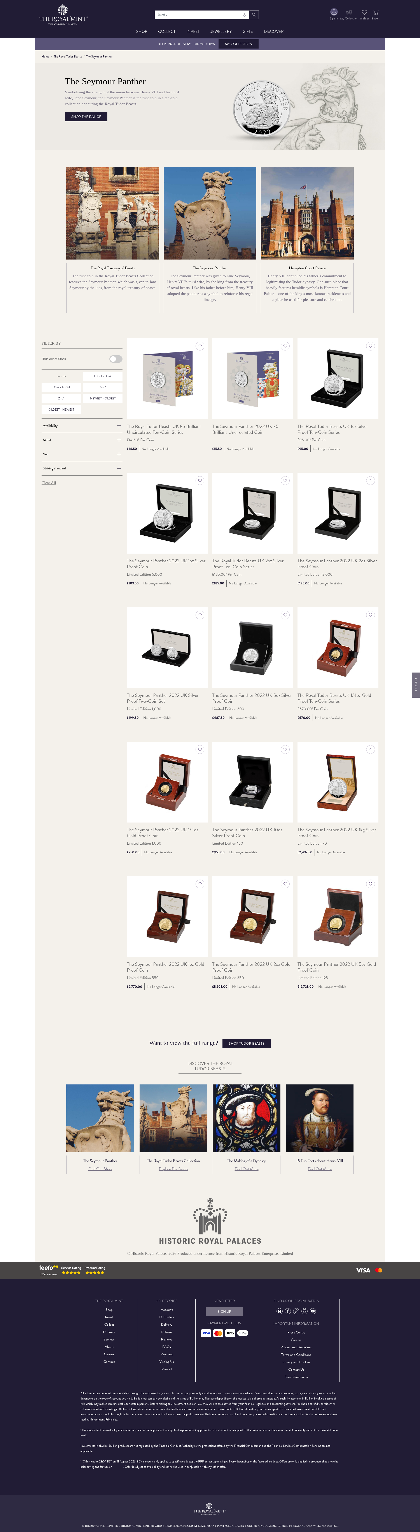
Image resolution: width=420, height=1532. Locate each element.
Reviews (166, 1339)
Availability (50, 425)
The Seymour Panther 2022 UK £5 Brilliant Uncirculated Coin (245, 429)
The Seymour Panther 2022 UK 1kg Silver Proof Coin (337, 833)
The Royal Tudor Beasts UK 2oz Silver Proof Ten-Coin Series (248, 564)
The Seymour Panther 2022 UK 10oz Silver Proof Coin (247, 833)
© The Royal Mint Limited (100, 1525)
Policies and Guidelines (296, 1347)
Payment (167, 1354)
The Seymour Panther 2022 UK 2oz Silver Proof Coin (337, 564)
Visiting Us (166, 1361)
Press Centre (296, 1332)
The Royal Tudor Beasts (68, 56)
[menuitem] (334, 15)
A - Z (103, 387)
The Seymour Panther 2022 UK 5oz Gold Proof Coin (337, 967)
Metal (47, 440)
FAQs (166, 1346)
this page (118, 1466)
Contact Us (296, 1369)
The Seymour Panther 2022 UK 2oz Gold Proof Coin (251, 967)
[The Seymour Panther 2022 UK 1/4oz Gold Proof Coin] (167, 782)
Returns (166, 1332)
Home (45, 56)
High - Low (103, 376)
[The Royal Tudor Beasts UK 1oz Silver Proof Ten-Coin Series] (338, 378)
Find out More (100, 1169)
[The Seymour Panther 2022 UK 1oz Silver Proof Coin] (167, 513)
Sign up (224, 1311)
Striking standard (54, 468)
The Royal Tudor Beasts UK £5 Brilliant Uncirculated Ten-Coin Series (164, 429)
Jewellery (221, 31)
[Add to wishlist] (200, 346)
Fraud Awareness (296, 1377)
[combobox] (202, 14)
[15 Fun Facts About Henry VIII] (320, 1118)
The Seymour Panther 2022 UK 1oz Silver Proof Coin (166, 564)
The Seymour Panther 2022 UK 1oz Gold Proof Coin (165, 967)
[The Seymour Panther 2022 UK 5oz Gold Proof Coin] (338, 916)
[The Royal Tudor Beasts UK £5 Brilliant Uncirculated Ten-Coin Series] (167, 378)
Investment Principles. (104, 1419)
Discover (274, 31)
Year (46, 454)
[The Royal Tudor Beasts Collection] (173, 1118)
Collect (166, 31)
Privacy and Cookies (296, 1362)
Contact (109, 1361)
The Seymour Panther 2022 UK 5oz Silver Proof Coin (252, 698)
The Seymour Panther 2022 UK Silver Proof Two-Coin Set (163, 698)
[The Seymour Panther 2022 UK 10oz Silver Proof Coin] (252, 782)
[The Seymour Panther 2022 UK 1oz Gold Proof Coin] (167, 916)
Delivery (166, 1324)
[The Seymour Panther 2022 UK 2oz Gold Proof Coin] (252, 916)
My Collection (238, 44)
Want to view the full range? (206, 1043)
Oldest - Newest (61, 409)
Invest (193, 31)
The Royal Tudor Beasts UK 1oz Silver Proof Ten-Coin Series (333, 429)
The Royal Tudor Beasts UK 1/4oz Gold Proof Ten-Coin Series (334, 698)
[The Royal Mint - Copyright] (64, 14)
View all (166, 1369)
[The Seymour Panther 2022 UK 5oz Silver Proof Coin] (252, 647)
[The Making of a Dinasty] (246, 1118)
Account (167, 1309)
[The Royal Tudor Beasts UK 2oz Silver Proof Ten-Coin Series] (252, 513)
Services (109, 1339)
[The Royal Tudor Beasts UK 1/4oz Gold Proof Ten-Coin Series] (338, 647)
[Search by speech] (244, 15)
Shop (141, 31)
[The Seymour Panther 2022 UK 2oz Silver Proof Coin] (338, 513)
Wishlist (364, 18)
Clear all (49, 483)
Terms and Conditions (296, 1354)
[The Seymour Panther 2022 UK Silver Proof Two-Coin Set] (167, 647)
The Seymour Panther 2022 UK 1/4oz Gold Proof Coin (162, 833)
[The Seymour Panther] (100, 1118)
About (109, 1346)
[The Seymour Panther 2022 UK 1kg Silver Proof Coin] (338, 782)
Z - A (61, 398)
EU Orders (166, 1317)
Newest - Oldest (103, 398)
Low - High (61, 387)
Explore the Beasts (173, 1169)
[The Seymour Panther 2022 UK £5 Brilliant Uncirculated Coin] (252, 378)
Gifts (248, 31)
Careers (109, 1354)
